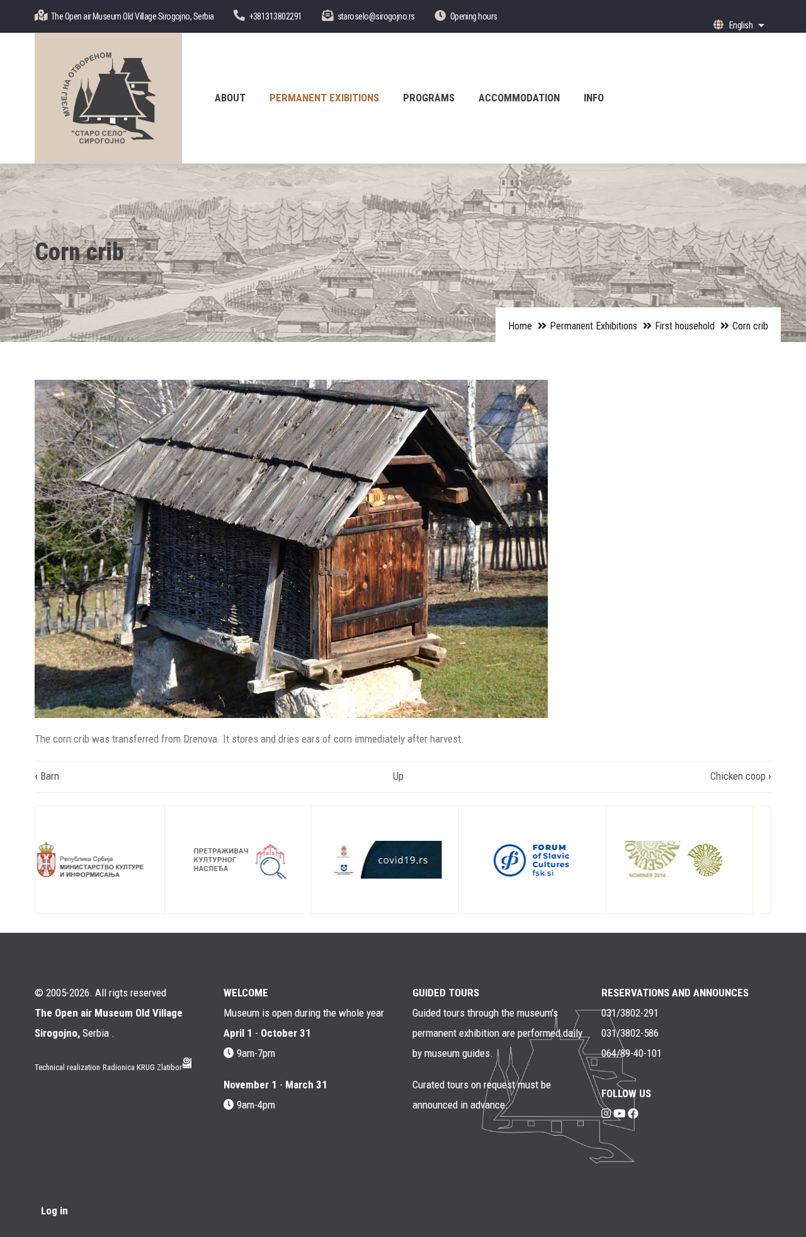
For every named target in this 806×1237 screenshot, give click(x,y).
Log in (54, 1210)
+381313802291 (275, 16)
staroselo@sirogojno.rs (376, 16)
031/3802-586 (630, 1033)
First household (685, 326)
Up (398, 776)
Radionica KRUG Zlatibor (142, 1067)
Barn (47, 776)
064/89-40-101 (631, 1053)
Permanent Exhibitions (593, 326)
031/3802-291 (630, 1012)
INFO (594, 97)
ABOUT (230, 97)
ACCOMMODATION (519, 97)
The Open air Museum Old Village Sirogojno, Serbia (132, 16)
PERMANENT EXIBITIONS (324, 97)
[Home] (108, 98)
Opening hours (473, 16)
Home (520, 326)
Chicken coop (740, 776)
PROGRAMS (429, 97)
